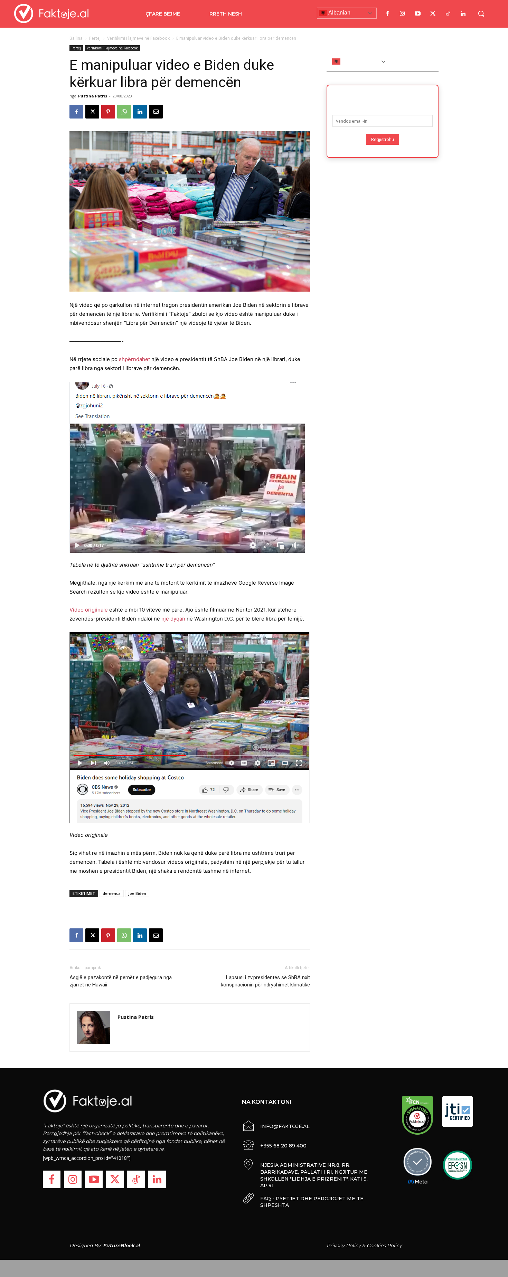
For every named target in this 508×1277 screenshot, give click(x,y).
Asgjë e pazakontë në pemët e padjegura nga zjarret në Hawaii (120, 981)
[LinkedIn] (463, 14)
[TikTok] (448, 14)
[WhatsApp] (124, 112)
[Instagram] (402, 14)
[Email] (156, 112)
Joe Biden (137, 893)
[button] (481, 13)
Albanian (338, 13)
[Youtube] (417, 14)
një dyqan (173, 618)
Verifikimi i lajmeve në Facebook (138, 38)
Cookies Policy (384, 1245)
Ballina (76, 38)
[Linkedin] (140, 112)
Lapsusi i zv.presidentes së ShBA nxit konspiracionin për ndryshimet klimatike (265, 981)
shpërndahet (134, 359)
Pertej (95, 38)
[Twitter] (433, 14)
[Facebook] (387, 14)
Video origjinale (88, 609)
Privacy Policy (344, 1245)
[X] (92, 112)
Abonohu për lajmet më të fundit (382, 98)
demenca (112, 893)
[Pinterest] (108, 112)
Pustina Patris (92, 95)
